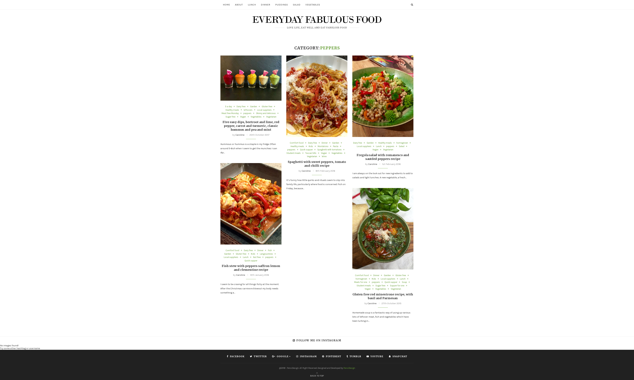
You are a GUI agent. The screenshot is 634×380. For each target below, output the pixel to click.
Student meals (293, 153)
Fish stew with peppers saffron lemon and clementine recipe (251, 268)
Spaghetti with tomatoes (329, 149)
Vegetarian (271, 116)
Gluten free (267, 106)
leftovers (248, 110)
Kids (311, 146)
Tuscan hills (310, 153)
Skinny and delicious (266, 113)
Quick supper (306, 149)
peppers (247, 113)
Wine (324, 156)
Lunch (252, 4)
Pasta (335, 146)
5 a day (228, 106)
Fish (270, 250)
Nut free (257, 257)
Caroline (239, 134)
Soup (404, 282)
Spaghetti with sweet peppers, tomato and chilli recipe (317, 164)
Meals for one (360, 282)
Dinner (265, 4)
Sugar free (230, 116)
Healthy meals (232, 110)
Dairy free (241, 106)
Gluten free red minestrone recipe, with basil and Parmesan (382, 296)
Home (226, 4)
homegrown (402, 143)
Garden (253, 106)
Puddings (281, 4)
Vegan (243, 116)
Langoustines (266, 254)
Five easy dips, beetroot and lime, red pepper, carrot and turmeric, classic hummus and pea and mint (251, 126)
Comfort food (296, 143)
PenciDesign (349, 368)
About (239, 4)
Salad (296, 4)
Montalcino (323, 146)
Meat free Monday (230, 113)
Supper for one (397, 285)
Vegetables (312, 4)
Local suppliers (264, 110)
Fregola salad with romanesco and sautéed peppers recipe (383, 157)
